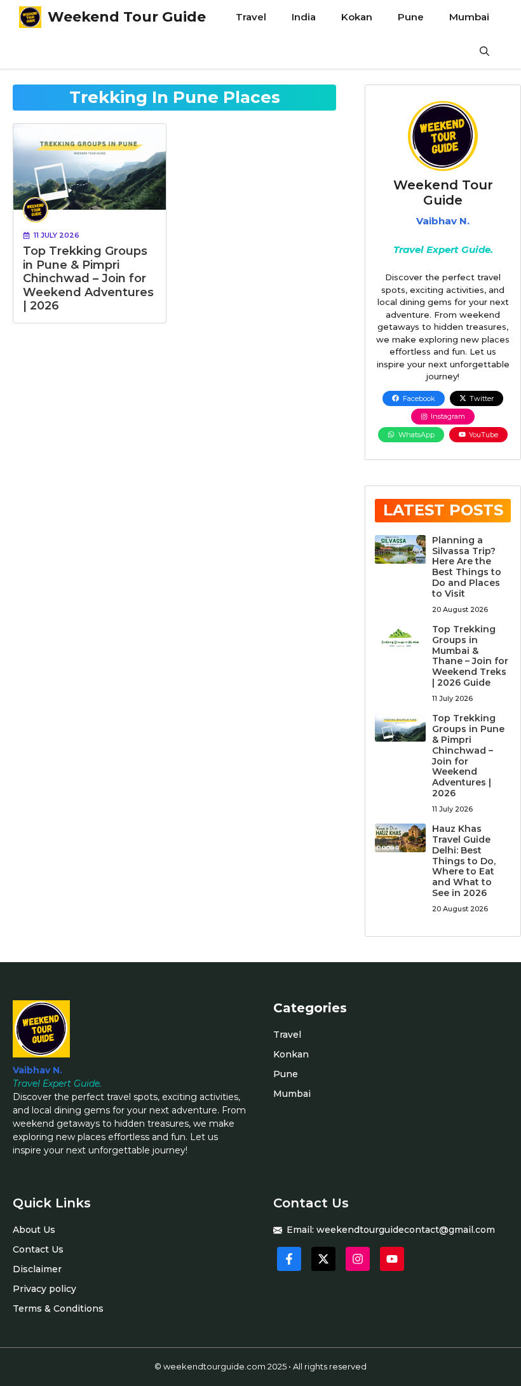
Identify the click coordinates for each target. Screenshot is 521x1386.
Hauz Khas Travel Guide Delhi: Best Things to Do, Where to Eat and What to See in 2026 (464, 861)
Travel (251, 17)
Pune (411, 17)
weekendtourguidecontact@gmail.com (405, 1229)
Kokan (356, 17)
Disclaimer (37, 1269)
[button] (484, 51)
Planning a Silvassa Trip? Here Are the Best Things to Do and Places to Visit (466, 566)
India (304, 17)
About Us (34, 1229)
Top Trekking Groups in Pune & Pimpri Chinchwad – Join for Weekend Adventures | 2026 (88, 278)
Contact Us (38, 1249)
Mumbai (469, 17)
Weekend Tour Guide (127, 16)
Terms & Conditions (58, 1308)
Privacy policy (44, 1288)
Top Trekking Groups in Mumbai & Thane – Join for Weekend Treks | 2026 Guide (470, 655)
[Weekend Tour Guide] (30, 17)
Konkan (291, 1054)
